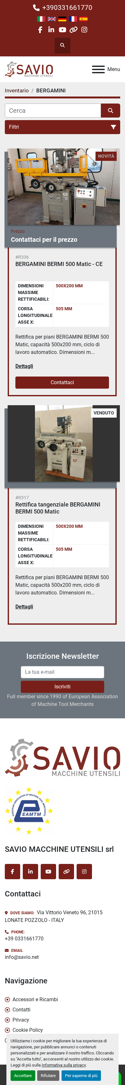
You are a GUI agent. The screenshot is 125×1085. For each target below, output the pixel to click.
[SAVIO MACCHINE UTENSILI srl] (62, 757)
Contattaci (62, 382)
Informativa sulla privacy (64, 1065)
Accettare (23, 1075)
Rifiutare (48, 1075)
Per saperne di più (81, 1075)
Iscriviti (62, 687)
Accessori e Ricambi (35, 999)
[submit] (110, 111)
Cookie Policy (28, 1030)
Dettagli (24, 366)
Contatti (21, 1010)
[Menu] (98, 69)
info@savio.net (22, 957)
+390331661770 (67, 7)
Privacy (21, 1020)
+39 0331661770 (24, 939)
